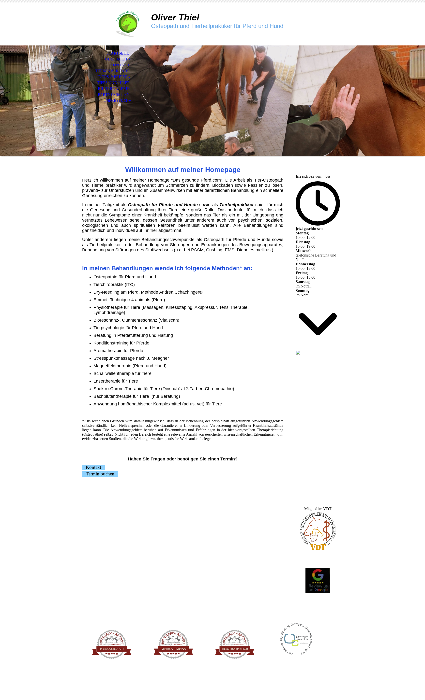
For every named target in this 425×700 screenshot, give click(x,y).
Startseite (118, 53)
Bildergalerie (114, 88)
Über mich (116, 59)
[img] (110, 24)
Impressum (115, 100)
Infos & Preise (112, 77)
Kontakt (120, 65)
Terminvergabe (112, 71)
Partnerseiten (114, 94)
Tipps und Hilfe (113, 83)
